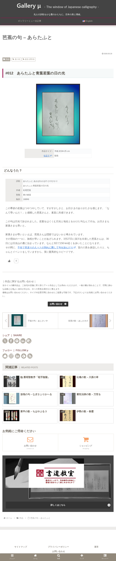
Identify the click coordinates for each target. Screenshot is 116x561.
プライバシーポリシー (58, 547)
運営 (96, 547)
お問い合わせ (58, 551)
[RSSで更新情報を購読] (29, 356)
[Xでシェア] (5, 340)
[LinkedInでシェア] (23, 340)
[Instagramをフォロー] (11, 356)
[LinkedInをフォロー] (17, 356)
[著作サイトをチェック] (5, 356)
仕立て (47, 156)
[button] (28, 340)
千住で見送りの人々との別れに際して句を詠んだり (45, 247)
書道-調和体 (30, 59)
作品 (7, 59)
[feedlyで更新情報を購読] (23, 356)
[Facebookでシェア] (11, 340)
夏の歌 (17, 59)
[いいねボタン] (9, 261)
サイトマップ (20, 547)
